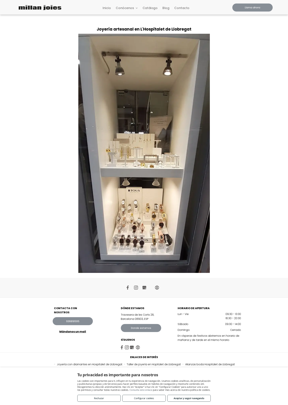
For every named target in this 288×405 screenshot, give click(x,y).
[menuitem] (106, 8)
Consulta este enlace (141, 389)
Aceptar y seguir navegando (189, 398)
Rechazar (99, 398)
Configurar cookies (144, 398)
